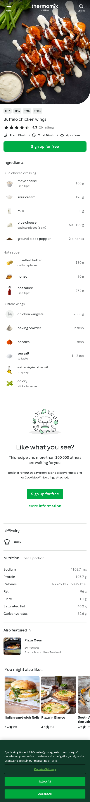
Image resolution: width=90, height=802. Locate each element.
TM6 (17, 110)
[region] (45, 771)
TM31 (37, 110)
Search (81, 10)
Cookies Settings (45, 769)
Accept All (45, 793)
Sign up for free (45, 146)
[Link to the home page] (45, 7)
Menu (9, 10)
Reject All (45, 781)
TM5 (27, 110)
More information (45, 506)
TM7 (7, 110)
